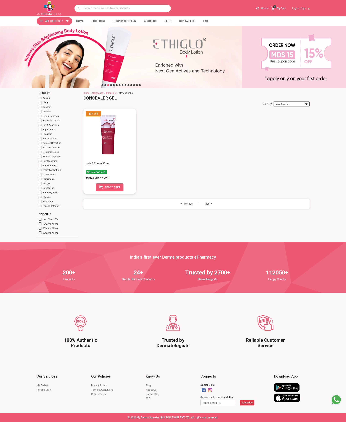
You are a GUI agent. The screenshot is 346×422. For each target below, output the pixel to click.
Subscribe (247, 402)
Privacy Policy (99, 385)
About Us (151, 389)
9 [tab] (125, 85)
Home (86, 93)
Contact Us (152, 394)
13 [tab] (137, 85)
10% (91, 113)
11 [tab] (131, 85)
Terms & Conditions (102, 389)
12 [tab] (134, 85)
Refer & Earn (44, 389)
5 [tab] (114, 85)
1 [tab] (102, 85)
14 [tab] (140, 85)
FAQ (148, 398)
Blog (148, 385)
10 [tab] (128, 85)
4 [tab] (111, 85)
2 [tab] (105, 85)
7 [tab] (120, 85)
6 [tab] (117, 85)
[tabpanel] (121, 57)
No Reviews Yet (96, 172)
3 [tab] (108, 85)
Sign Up (305, 8)
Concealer (111, 93)
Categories (97, 93)
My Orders (42, 385)
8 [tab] (122, 85)
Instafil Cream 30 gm (98, 163)
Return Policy (98, 394)
